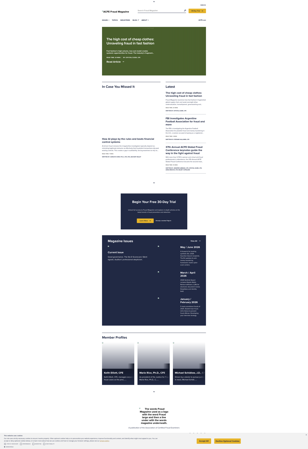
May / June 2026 (190, 247)
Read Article (114, 61)
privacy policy (104, 441)
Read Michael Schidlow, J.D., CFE (184, 343)
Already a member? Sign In (163, 220)
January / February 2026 (189, 301)
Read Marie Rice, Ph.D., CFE (147, 343)
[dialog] (154, 441)
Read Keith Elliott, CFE (110, 343)
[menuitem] (106, 20)
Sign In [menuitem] (203, 5)
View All (194, 241)
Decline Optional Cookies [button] (227, 441)
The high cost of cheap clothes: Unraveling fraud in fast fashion (184, 94)
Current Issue (116, 252)
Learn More (144, 221)
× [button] (306, 435)
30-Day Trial (195, 11)
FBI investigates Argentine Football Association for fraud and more (185, 121)
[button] (82, 447)
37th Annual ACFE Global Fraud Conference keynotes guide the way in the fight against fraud (184, 150)
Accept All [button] (204, 441)
